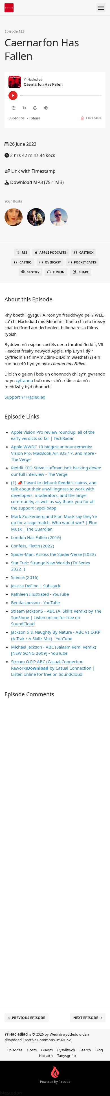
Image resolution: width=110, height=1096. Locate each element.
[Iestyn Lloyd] (59, 218)
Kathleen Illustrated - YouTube (40, 594)
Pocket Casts (85, 262)
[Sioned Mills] (14, 218)
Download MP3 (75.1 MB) (36, 182)
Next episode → (87, 1017)
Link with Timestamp (33, 171)
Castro (25, 262)
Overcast (53, 262)
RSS (24, 252)
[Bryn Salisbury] (36, 218)
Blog (99, 1049)
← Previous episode (26, 1017)
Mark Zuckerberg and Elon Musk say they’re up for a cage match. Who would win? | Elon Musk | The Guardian (54, 522)
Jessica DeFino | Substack (35, 585)
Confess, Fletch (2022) (32, 546)
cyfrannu (24, 380)
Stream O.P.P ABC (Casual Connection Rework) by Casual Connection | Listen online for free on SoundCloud (53, 668)
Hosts (32, 1049)
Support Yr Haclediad (25, 397)
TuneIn (59, 272)
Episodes (14, 1049)
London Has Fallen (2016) (36, 537)
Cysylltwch (66, 1049)
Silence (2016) (25, 577)
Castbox (86, 252)
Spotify (33, 272)
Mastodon (11, 1093)
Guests (47, 1049)
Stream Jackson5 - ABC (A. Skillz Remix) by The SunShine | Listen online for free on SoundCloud (56, 617)
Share (84, 272)
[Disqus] (55, 777)
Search (85, 1049)
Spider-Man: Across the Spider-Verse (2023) (53, 554)
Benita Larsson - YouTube (35, 602)
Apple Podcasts (52, 252)
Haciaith (46, 1055)
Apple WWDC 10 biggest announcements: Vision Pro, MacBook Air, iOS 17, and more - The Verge (53, 453)
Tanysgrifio (66, 1055)
